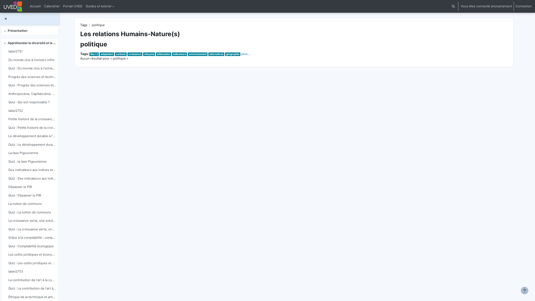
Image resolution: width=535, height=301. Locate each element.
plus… (245, 54)
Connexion (524, 6)
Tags (83, 25)
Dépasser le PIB (20, 187)
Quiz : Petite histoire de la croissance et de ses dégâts (32, 128)
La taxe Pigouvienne (23, 153)
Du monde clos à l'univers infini (31, 60)
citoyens (149, 54)
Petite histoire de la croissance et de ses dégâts (32, 119)
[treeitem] (29, 30)
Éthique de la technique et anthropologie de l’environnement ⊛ (32, 297)
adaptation (107, 54)
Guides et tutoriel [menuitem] (98, 6)
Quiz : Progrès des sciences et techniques (32, 85)
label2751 (15, 51)
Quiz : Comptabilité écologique (31, 246)
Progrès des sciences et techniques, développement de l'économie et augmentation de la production (32, 77)
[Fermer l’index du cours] (5, 19)
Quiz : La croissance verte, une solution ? (32, 229)
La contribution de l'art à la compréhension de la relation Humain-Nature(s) (32, 280)
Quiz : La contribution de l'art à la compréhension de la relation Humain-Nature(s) (32, 288)
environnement (198, 54)
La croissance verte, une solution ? (32, 221)
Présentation (17, 31)
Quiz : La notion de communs (29, 212)
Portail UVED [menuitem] (72, 6)
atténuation (163, 54)
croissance (135, 54)
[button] (453, 6)
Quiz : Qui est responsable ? (29, 102)
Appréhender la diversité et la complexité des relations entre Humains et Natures (32, 43)
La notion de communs (25, 204)
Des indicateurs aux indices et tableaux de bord (32, 170)
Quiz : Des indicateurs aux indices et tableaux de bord (32, 178)
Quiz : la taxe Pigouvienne (27, 161)
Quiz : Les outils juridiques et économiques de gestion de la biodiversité (32, 263)
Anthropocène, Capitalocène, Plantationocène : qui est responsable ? (32, 94)
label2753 (15, 271)
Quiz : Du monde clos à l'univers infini (32, 68)
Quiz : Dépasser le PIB (24, 195)
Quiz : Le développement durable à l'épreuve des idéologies (32, 145)
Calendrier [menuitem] (52, 6)
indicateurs (179, 54)
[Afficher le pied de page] (524, 290)
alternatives (216, 54)
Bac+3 (94, 54)
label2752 (15, 111)
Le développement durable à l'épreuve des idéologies (32, 136)
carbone (121, 54)
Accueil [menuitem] (35, 6)
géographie (232, 54)
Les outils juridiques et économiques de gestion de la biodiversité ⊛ (32, 254)
